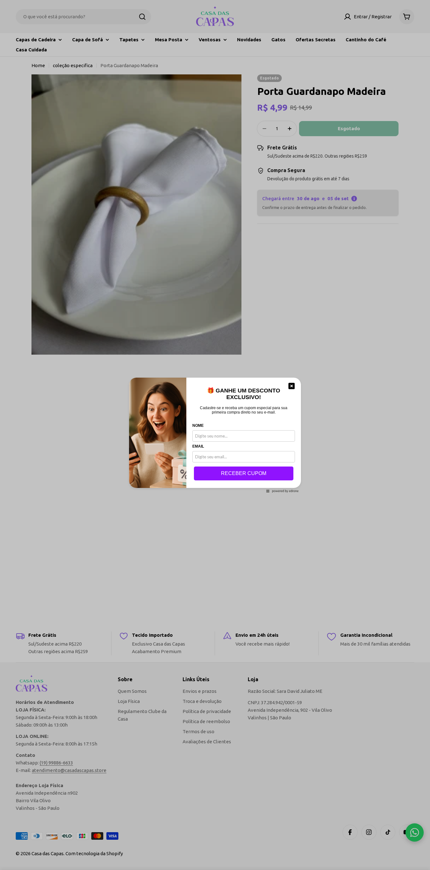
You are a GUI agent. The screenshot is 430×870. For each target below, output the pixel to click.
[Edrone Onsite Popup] (215, 435)
